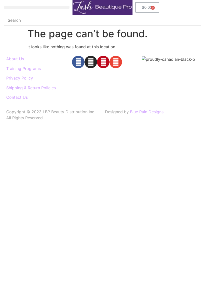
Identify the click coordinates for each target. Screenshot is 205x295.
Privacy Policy (19, 78)
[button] (37, 7)
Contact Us (17, 97)
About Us (15, 58)
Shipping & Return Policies (31, 87)
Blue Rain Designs (147, 111)
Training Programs (23, 68)
